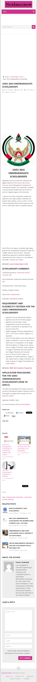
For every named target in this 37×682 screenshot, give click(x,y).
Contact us (19, 676)
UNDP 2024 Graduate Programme (20, 368)
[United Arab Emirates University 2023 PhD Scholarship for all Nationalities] (24, 440)
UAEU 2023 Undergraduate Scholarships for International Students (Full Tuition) (21, 521)
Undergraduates (15, 294)
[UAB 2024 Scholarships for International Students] (9, 465)
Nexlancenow (13, 538)
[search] (34, 27)
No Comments (12, 92)
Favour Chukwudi (8, 90)
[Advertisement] (19, 20)
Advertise (30, 676)
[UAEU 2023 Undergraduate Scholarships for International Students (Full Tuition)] (9, 440)
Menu (5, 11)
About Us (9, 676)
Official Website (25, 404)
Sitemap (26, 679)
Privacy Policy (15, 679)
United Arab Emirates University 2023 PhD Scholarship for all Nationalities (21, 545)
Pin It (4, 492)
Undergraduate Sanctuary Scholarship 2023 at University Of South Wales (21, 533)
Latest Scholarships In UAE (18, 264)
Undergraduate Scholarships (14, 497)
